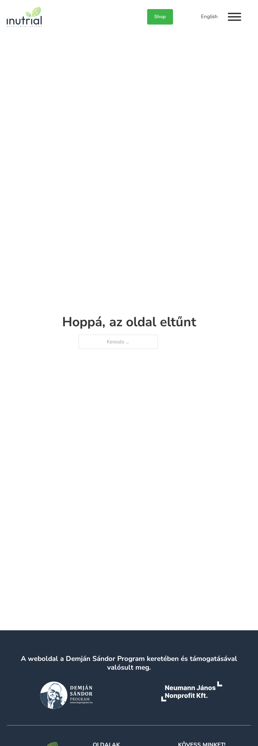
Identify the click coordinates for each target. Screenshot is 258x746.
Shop (160, 16)
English (209, 16)
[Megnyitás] (234, 17)
